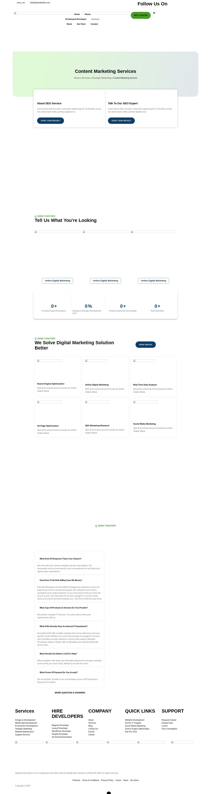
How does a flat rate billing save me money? (61, 580)
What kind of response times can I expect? (60, 559)
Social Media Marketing (144, 424)
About (87, 14)
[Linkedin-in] (146, 7)
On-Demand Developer (75, 19)
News (69, 24)
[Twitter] (144, 7)
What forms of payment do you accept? (59, 672)
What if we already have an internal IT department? (64, 626)
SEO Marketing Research (97, 425)
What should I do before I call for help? (58, 654)
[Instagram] (141, 7)
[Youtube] (149, 7)
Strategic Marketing (101, 78)
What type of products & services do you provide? (64, 608)
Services (95, 19)
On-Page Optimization (48, 426)
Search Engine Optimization (50, 384)
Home (77, 14)
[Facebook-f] (139, 7)
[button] (69, 558)
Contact (94, 24)
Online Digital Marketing (97, 385)
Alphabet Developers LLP (43, 786)
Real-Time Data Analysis (145, 385)
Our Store (81, 24)
